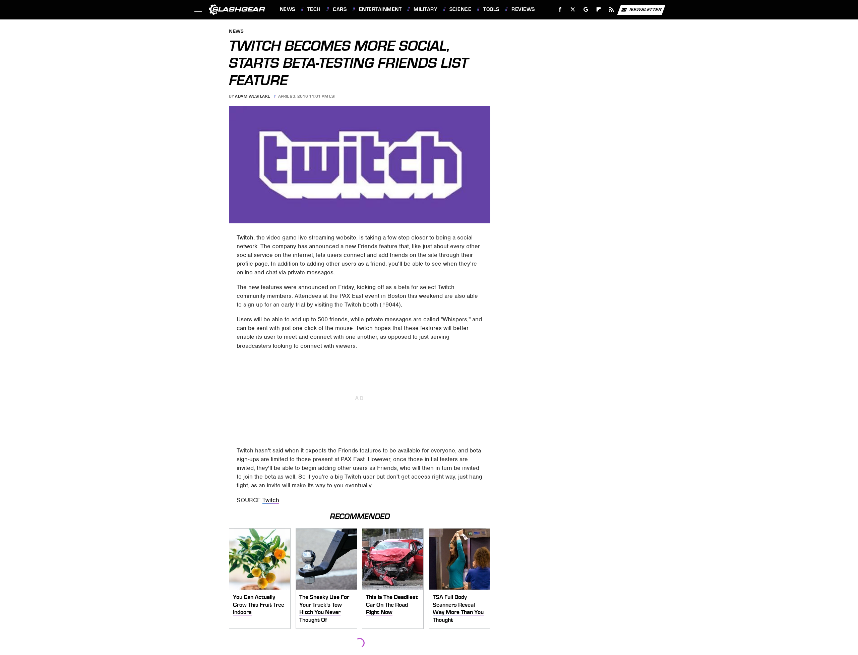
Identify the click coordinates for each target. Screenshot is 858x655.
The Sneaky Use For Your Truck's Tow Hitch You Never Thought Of (324, 608)
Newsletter (645, 9)
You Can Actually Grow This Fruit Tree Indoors (258, 604)
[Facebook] (560, 9)
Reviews (523, 9)
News (287, 9)
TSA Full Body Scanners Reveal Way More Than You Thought (458, 608)
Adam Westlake (252, 96)
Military (425, 9)
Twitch (245, 237)
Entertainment (380, 9)
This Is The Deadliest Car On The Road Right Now (392, 604)
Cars (340, 9)
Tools (491, 9)
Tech (314, 9)
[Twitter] (572, 9)
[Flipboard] (599, 9)
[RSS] (611, 9)
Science (460, 9)
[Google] (585, 9)
